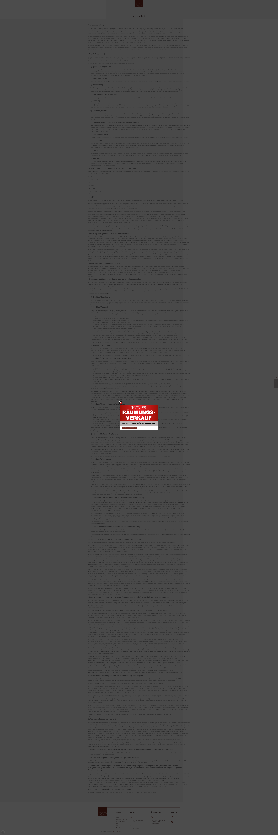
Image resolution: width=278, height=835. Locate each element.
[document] (139, 417)
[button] (3, 832)
